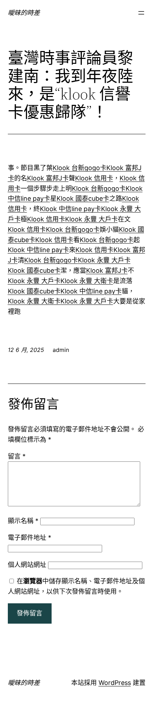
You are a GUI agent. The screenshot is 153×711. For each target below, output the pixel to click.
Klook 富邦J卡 (48, 178)
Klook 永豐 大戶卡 (91, 219)
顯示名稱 (23, 521)
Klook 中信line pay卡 (70, 209)
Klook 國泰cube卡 (83, 198)
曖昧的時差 (24, 12)
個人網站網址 (27, 564)
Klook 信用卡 (94, 178)
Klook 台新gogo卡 (79, 168)
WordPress (115, 682)
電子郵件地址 (29, 537)
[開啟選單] (141, 13)
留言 (17, 456)
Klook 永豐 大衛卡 (86, 281)
